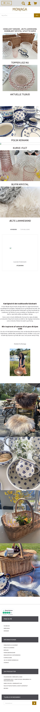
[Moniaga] (20, 9)
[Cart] (35, 3)
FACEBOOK (7, 625)
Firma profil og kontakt (11, 645)
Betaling (6, 650)
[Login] (29, 3)
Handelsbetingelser (9, 652)
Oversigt (6, 662)
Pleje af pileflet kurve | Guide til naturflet (16, 685)
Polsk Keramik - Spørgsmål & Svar (13, 676)
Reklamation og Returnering (12, 655)
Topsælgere (25, 229)
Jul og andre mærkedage (11, 660)
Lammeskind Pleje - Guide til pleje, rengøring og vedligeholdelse (17, 680)
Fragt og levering (9, 647)
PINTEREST (6, 630)
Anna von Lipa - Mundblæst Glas (13, 683)
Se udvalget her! (20, 44)
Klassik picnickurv (20, 262)
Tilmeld (34, 703)
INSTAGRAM (7, 628)
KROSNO (6, 688)
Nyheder (13, 229)
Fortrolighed (8, 657)
